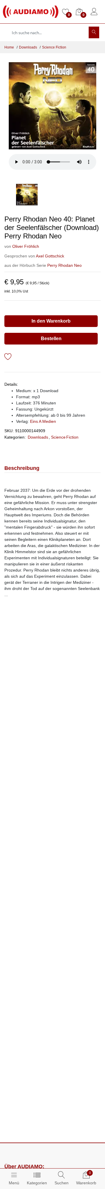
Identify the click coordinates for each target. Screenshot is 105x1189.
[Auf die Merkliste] (8, 357)
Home (9, 47)
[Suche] (94, 32)
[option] (52, 106)
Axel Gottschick (50, 256)
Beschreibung (21, 468)
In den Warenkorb (51, 321)
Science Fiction (54, 47)
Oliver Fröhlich (25, 246)
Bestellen (51, 338)
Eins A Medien (43, 421)
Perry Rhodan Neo (64, 265)
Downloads (28, 47)
